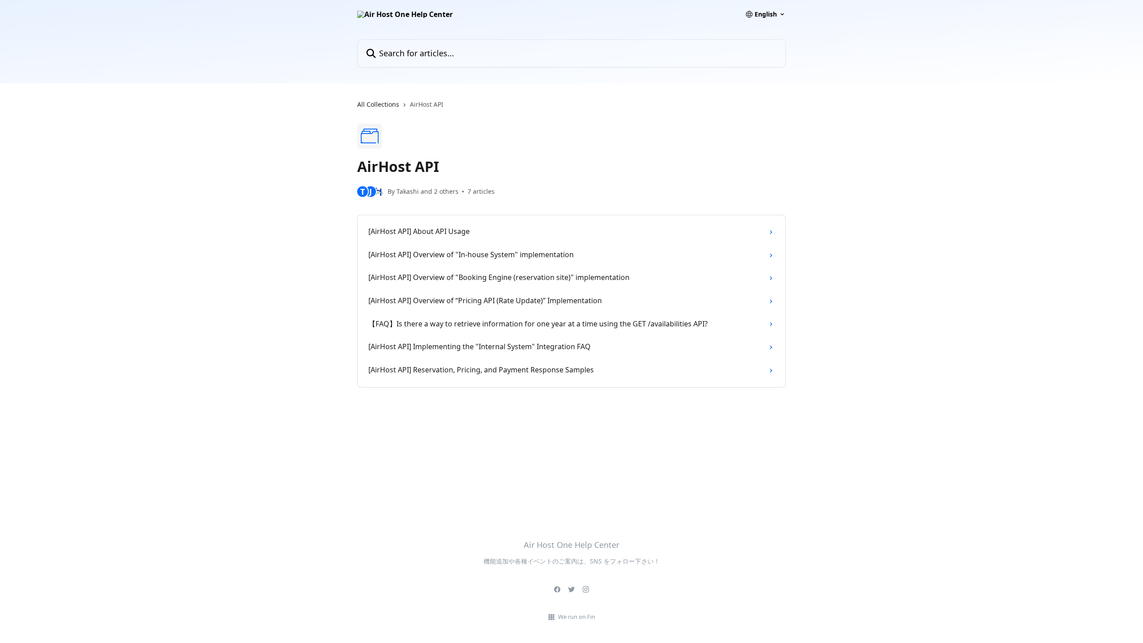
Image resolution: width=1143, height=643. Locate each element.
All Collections (378, 104)
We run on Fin (576, 617)
